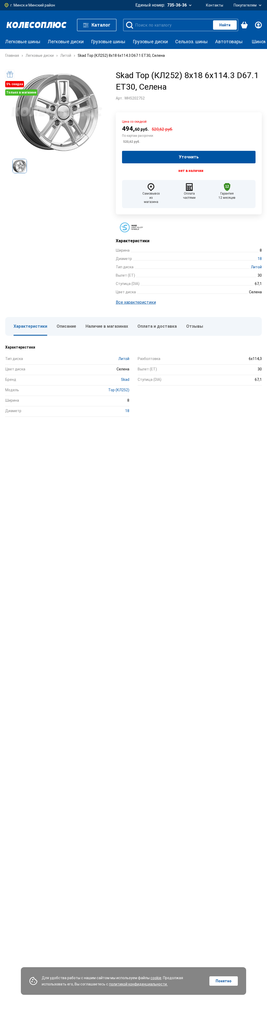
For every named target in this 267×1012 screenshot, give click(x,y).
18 (260, 259)
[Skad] (134, 227)
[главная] (36, 25)
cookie (155, 978)
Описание (66, 326)
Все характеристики (136, 302)
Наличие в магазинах (107, 326)
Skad (125, 379)
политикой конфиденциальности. (138, 984)
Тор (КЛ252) (118, 390)
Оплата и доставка (157, 326)
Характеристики (30, 326)
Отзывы (194, 326)
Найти (224, 25)
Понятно (224, 981)
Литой (256, 267)
